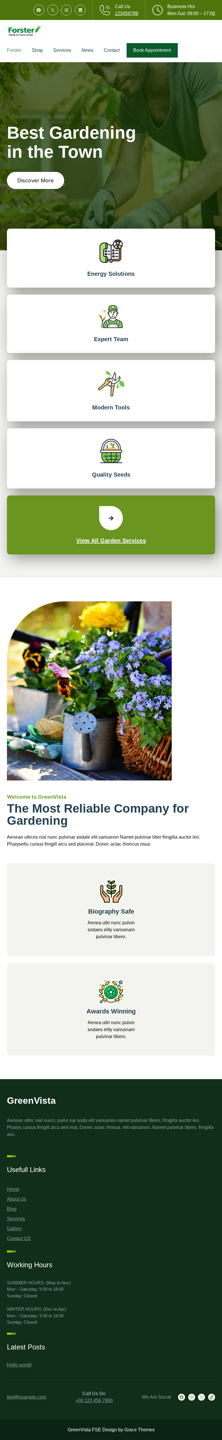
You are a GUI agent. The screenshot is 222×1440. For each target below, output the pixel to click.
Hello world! (19, 1364)
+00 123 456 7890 (94, 1400)
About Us (16, 1199)
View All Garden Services (111, 540)
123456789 (126, 13)
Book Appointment (152, 50)
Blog (11, 1208)
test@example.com (26, 1397)
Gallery (14, 1228)
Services (16, 1218)
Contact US (19, 1238)
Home (13, 1189)
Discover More (35, 180)
